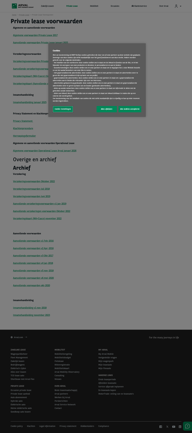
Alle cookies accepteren (130, 109)
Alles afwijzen (106, 109)
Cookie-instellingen (63, 109)
